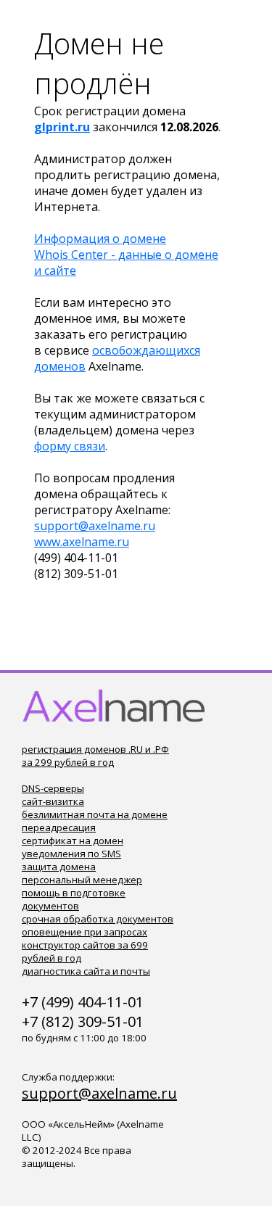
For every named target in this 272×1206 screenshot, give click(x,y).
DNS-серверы (53, 788)
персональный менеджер (82, 879)
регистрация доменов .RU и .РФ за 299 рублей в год (95, 756)
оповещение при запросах (84, 931)
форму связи (69, 446)
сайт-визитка (53, 801)
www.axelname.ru (81, 542)
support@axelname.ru (94, 526)
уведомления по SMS (71, 853)
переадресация (59, 827)
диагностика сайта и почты (86, 971)
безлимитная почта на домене (95, 814)
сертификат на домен (72, 840)
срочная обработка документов (97, 918)
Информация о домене (100, 239)
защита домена (59, 866)
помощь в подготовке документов (73, 899)
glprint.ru (62, 127)
